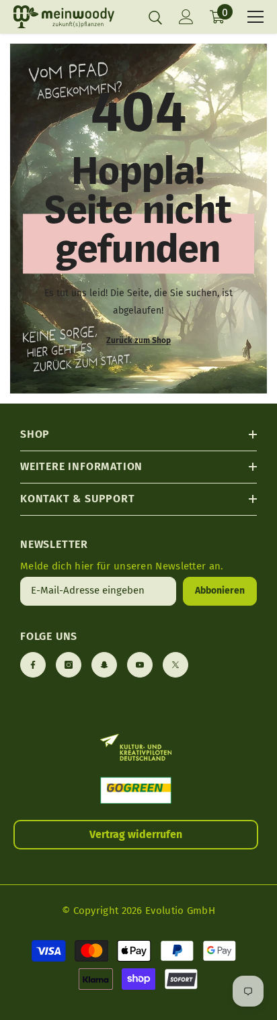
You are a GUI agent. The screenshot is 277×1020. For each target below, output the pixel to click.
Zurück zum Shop (138, 340)
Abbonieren (220, 590)
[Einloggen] (186, 16)
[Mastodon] (104, 665)
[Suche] (155, 17)
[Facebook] (33, 665)
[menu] (255, 17)
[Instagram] (68, 665)
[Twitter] (175, 665)
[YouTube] (140, 665)
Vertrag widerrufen (135, 834)
